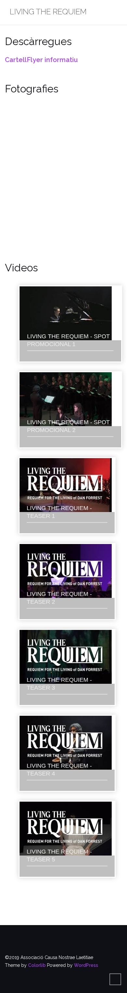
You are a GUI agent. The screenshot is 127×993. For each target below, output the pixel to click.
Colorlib (37, 965)
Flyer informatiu (52, 60)
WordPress (86, 965)
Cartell (16, 60)
